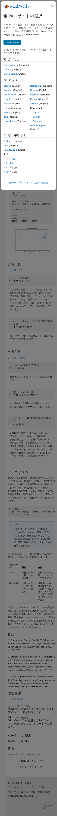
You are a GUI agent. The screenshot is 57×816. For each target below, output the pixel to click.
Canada (7, 69)
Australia (7, 141)
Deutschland (9, 94)
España (7, 99)
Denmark (8, 90)
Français (37, 121)
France (7, 108)
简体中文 (10, 158)
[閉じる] (52, 6)
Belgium (7, 86)
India (5, 145)
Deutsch (37, 112)
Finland (7, 103)
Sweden (34, 103)
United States (10, 74)
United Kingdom (38, 125)
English (36, 117)
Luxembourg (9, 121)
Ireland (6, 112)
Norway (34, 90)
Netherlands (36, 86)
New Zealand (10, 150)
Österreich (35, 94)
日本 (5, 167)
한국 (5, 172)
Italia (5, 117)
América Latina (11, 65)
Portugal (34, 99)
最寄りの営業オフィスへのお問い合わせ (28, 182)
